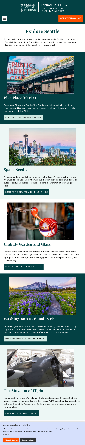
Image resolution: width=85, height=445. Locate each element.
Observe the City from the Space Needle (26, 192)
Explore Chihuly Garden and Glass (23, 266)
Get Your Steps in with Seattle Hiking (25, 338)
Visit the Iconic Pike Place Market (23, 117)
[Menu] (4, 18)
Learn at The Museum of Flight (21, 413)
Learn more (7, 434)
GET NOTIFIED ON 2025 (70, 18)
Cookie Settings (27, 440)
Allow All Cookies (11, 440)
